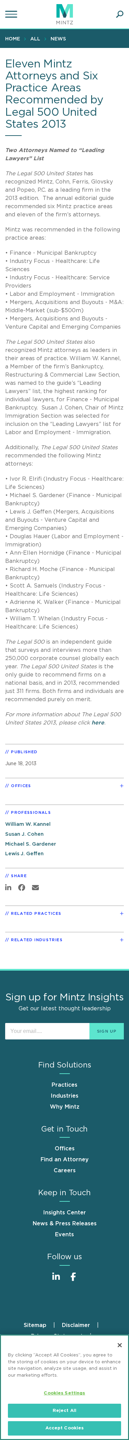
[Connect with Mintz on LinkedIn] (56, 1280)
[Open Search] (120, 14)
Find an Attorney (65, 1159)
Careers (65, 1170)
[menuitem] (14, 39)
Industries (64, 1096)
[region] (64, 1387)
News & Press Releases (65, 1223)
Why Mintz (64, 1107)
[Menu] (12, 14)
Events (64, 1234)
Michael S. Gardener (30, 844)
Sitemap (35, 1325)
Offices (65, 1148)
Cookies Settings (64, 1393)
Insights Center (64, 1212)
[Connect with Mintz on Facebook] (73, 1280)
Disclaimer (76, 1325)
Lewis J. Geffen (24, 853)
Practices (64, 1085)
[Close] (119, 1345)
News (58, 39)
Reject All (64, 1411)
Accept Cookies (64, 1428)
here (98, 722)
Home (12, 39)
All (35, 39)
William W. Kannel (28, 824)
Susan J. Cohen (24, 834)
